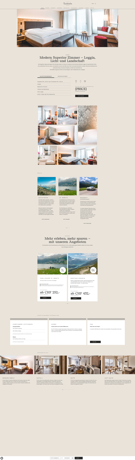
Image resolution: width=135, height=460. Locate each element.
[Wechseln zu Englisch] (93, 3)
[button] (67, 303)
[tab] (45, 76)
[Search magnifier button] (95, 3)
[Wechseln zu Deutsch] (92, 3)
